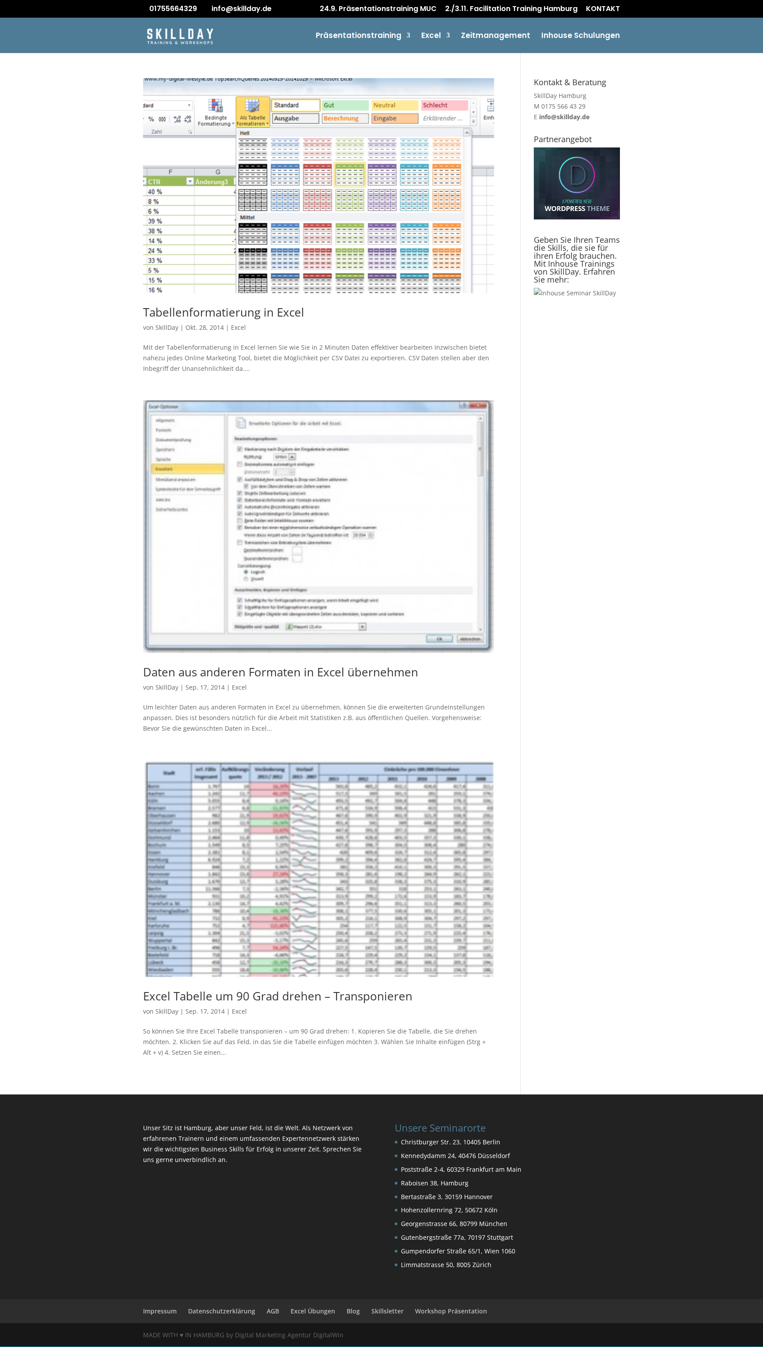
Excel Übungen (313, 1311)
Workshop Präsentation (451, 1311)
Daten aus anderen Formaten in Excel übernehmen (280, 672)
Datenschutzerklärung (221, 1311)
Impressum (160, 1311)
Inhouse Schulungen (580, 36)
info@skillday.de (564, 117)
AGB (273, 1311)
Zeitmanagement (495, 36)
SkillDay (166, 327)
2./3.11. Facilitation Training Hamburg (511, 9)
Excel (431, 36)
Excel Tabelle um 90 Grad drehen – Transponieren (277, 996)
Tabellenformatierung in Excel (223, 312)
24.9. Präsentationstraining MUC (378, 9)
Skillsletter (387, 1311)
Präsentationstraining (358, 36)
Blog (353, 1311)
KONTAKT (603, 9)
